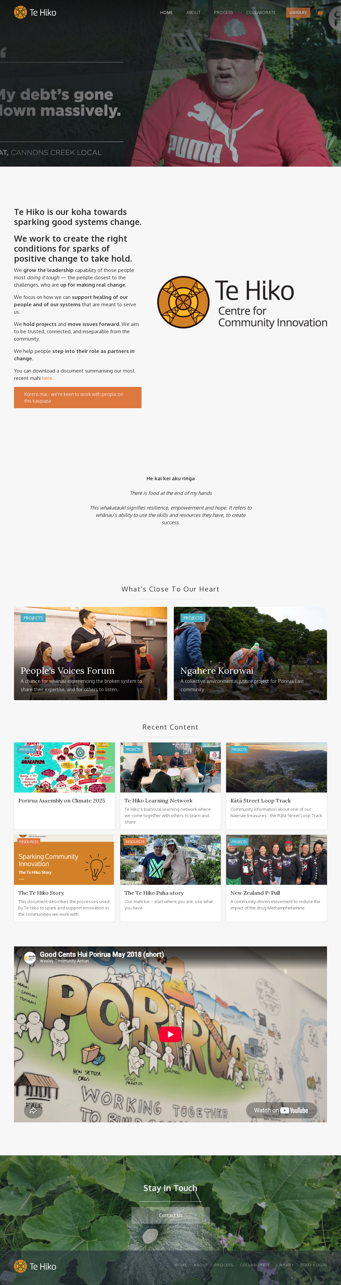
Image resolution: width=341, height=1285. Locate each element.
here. (48, 378)
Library (298, 12)
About (193, 12)
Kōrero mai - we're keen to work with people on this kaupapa (73, 397)
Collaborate (261, 12)
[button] (320, 13)
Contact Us (170, 1215)
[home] (35, 14)
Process (223, 12)
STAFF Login (314, 1265)
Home (166, 12)
